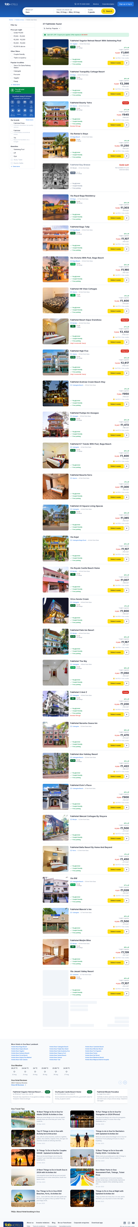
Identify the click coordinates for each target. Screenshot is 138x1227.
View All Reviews (17, 1177)
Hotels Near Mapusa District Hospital (97, 1152)
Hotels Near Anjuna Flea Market (21, 1150)
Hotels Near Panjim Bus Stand (58, 1141)
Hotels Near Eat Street (92, 1148)
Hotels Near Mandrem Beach (94, 1150)
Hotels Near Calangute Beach (58, 1139)
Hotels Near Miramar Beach (94, 1141)
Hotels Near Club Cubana (19, 1152)
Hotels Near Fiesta (91, 1145)
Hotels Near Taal (54, 1152)
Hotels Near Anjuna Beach (19, 1141)
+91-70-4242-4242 (83, 4)
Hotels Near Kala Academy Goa (59, 1143)
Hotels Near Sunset (55, 1150)
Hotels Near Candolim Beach (94, 1139)
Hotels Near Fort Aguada (93, 1143)
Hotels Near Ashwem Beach (20, 1145)
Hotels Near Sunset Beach (57, 1148)
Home (11, 20)
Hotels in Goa (19, 20)
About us (96, 4)
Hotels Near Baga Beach (19, 1139)
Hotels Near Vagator (17, 1143)
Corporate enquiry (108, 4)
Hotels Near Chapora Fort (57, 1145)
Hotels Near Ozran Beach (19, 1148)
